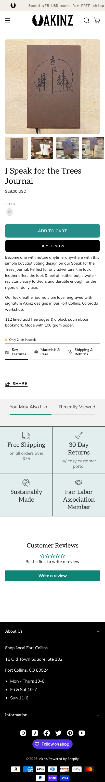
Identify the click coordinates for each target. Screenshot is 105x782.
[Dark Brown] (9, 212)
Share (20, 383)
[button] (86, 20)
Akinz (43, 759)
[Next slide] (93, 371)
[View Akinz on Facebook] (46, 733)
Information (16, 715)
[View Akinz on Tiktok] (35, 733)
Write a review (52, 575)
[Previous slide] (10, 371)
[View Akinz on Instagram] (23, 733)
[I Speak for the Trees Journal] (16, 148)
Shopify (73, 759)
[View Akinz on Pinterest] (70, 733)
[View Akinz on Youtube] (82, 733)
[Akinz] (52, 20)
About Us (13, 631)
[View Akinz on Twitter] (58, 733)
